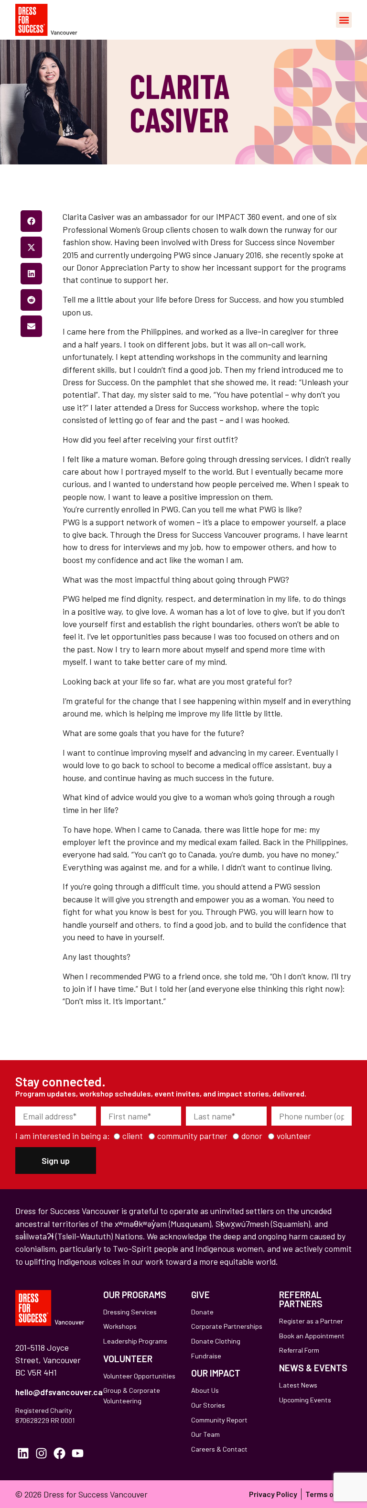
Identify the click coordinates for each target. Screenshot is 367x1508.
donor (251, 1136)
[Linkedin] (23, 1453)
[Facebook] (60, 1453)
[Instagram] (42, 1453)
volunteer (294, 1136)
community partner (192, 1136)
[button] (344, 20)
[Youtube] (78, 1453)
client (132, 1136)
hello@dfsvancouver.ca (59, 1392)
